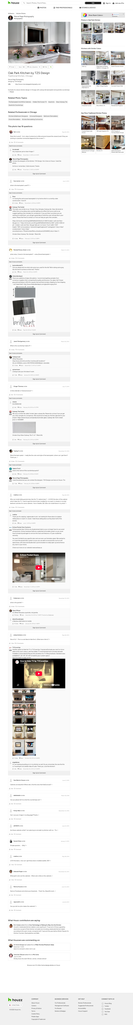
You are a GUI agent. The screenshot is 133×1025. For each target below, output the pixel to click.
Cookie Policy (35, 1014)
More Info (38, 234)
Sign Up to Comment (39, 174)
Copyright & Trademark (38, 1019)
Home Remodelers (14, 119)
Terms (33, 1011)
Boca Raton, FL (101, 105)
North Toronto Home (117, 66)
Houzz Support (82, 1011)
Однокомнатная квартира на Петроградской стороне (86, 86)
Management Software (62, 1005)
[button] (9, 142)
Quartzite (51, 102)
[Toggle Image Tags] (51, 67)
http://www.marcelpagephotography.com (28, 84)
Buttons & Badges (60, 1011)
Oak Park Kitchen (94, 20)
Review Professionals (84, 1003)
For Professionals (60, 1003)
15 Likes (16, 623)
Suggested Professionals (85, 1005)
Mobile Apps (35, 1016)
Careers (33, 1005)
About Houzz (35, 1003)
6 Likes (13, 606)
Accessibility (82, 1008)
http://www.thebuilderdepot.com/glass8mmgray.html (40, 284)
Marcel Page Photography (24, 16)
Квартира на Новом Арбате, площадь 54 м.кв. (102, 67)
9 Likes (13, 461)
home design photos (47, 965)
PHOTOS (43, 8)
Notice (39, 1008)
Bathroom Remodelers (51, 116)
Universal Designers (36, 116)
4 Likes (16, 238)
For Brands (58, 1008)
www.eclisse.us (37, 547)
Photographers (18, 18)
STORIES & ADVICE (89, 8)
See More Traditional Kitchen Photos (94, 113)
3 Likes (16, 365)
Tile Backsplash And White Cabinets (20, 102)
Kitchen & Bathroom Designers (18, 116)
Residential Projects (117, 105)
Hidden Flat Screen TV (40, 102)
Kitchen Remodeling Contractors (32, 119)
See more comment (15, 465)
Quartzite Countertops (16, 105)
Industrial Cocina (86, 105)
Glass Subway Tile (61, 102)
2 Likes (16, 203)
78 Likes (16, 615)
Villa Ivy (84, 66)
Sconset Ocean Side (117, 86)
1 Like (12, 189)
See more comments (15, 146)
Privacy (33, 1008)
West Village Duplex (102, 86)
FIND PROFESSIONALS (64, 8)
